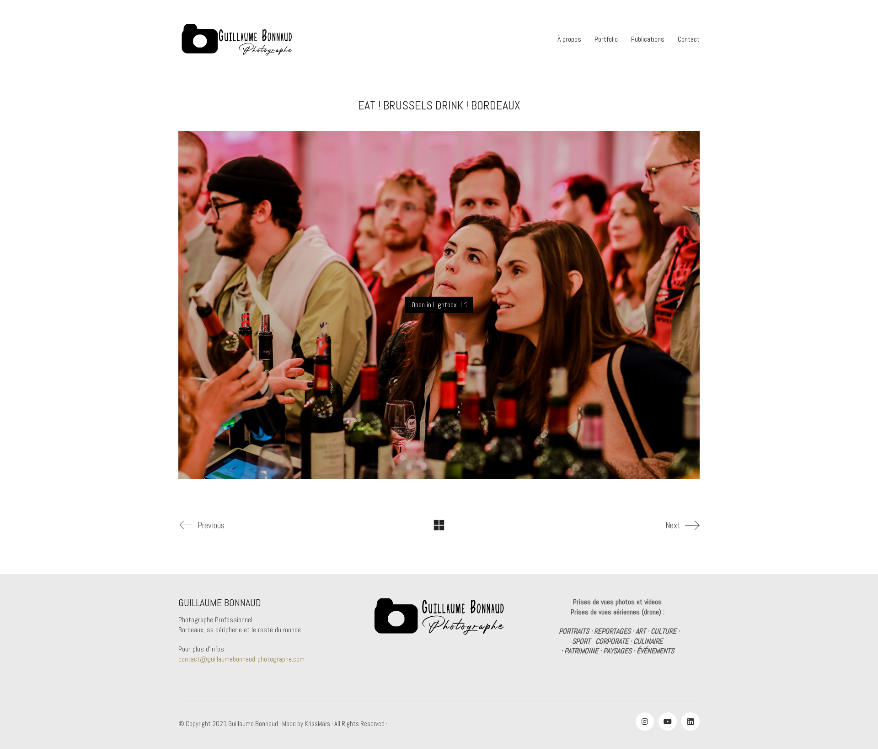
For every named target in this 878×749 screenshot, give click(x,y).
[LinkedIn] (690, 721)
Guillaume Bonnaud (253, 723)
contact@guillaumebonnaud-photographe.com (241, 659)
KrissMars (317, 723)
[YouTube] (667, 721)
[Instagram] (645, 721)
